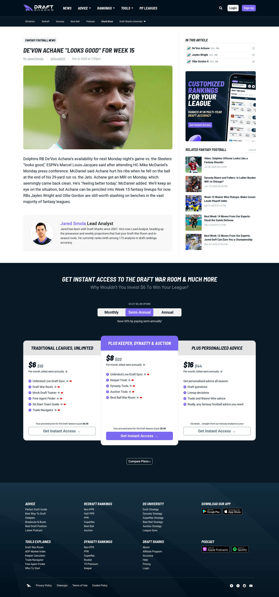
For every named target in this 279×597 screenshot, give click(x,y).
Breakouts (31, 522)
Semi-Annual (139, 312)
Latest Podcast (33, 530)
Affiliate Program (152, 551)
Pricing (147, 564)
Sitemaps (62, 585)
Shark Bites (107, 21)
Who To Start (32, 568)
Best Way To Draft (35, 513)
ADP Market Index (35, 551)
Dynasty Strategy (152, 513)
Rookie (88, 559)
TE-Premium (91, 564)
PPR (86, 517)
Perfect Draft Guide (36, 509)
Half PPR (89, 513)
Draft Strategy (151, 509)
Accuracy (148, 555)
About (146, 547)
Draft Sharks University (130, 21)
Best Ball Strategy (153, 522)
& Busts (41, 522)
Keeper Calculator (35, 555)
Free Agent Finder (35, 564)
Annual (167, 312)
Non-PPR (89, 509)
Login (233, 8)
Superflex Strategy (153, 517)
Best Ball (75, 21)
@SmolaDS (58, 58)
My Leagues (148, 8)
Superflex (89, 522)
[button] (71, 381)
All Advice (30, 21)
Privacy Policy (44, 585)
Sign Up (249, 8)
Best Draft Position (36, 526)
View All (252, 150)
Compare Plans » (140, 461)
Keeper (88, 568)
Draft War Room (34, 547)
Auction (88, 530)
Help (145, 559)
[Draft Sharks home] (38, 8)
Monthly (111, 312)
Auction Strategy (152, 526)
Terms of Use (79, 585)
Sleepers (30, 517)
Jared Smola (35, 58)
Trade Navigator (34, 559)
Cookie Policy (100, 585)
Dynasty (60, 21)
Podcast (90, 21)
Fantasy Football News (40, 40)
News (67, 8)
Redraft (45, 21)
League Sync (150, 530)
